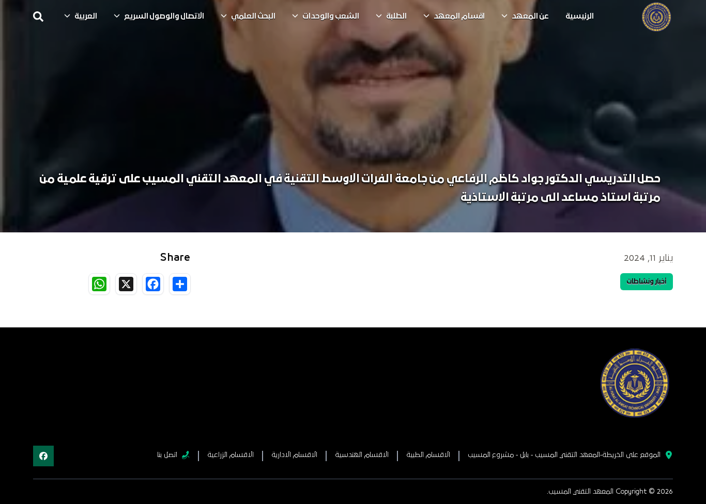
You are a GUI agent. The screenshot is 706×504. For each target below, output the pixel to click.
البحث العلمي (253, 16)
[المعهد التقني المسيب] (656, 16)
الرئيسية (579, 16)
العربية (85, 16)
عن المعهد (530, 16)
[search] (38, 16)
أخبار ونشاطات (646, 281)
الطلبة (396, 16)
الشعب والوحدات (330, 16)
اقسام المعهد (459, 16)
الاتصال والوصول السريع (164, 16)
